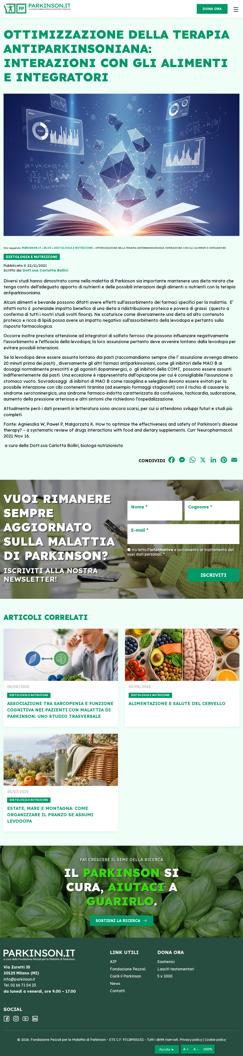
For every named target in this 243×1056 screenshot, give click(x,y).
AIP (113, 961)
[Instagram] (16, 1020)
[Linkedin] (35, 1020)
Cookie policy (215, 1040)
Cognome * (200, 507)
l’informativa (160, 549)
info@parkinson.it (19, 979)
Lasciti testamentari (175, 969)
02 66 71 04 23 (23, 985)
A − (196, 1049)
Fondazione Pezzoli (127, 969)
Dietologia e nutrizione (31, 257)
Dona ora (212, 9)
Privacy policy (191, 1040)
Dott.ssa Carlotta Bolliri (45, 270)
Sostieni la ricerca (118, 920)
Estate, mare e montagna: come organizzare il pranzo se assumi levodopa (50, 815)
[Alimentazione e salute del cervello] (182, 655)
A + (186, 1049)
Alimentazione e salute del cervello (177, 703)
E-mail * (139, 530)
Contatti (117, 990)
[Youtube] (25, 1020)
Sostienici (166, 961)
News (115, 983)
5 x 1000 (165, 976)
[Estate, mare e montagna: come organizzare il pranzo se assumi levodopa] (61, 760)
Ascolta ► (166, 1049)
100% (207, 1049)
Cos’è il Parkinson (125, 976)
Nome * (139, 507)
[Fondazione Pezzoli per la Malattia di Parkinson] (51, 7)
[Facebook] (6, 1020)
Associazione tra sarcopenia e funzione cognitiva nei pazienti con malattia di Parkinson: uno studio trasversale (60, 710)
